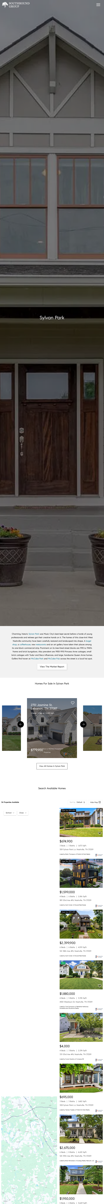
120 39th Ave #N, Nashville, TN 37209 (75, 1156)
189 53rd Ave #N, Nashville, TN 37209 (75, 900)
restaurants (41, 644)
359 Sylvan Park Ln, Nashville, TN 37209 (76, 849)
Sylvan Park (34, 634)
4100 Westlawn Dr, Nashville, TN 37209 (76, 1002)
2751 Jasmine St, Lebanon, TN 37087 (44, 706)
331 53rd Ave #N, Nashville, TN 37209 (75, 1054)
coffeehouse (25, 644)
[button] (21, 724)
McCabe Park (37, 659)
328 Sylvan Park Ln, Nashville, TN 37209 (76, 1105)
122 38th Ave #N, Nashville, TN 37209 (75, 951)
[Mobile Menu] (98, 5)
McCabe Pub (54, 659)
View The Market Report (52, 666)
